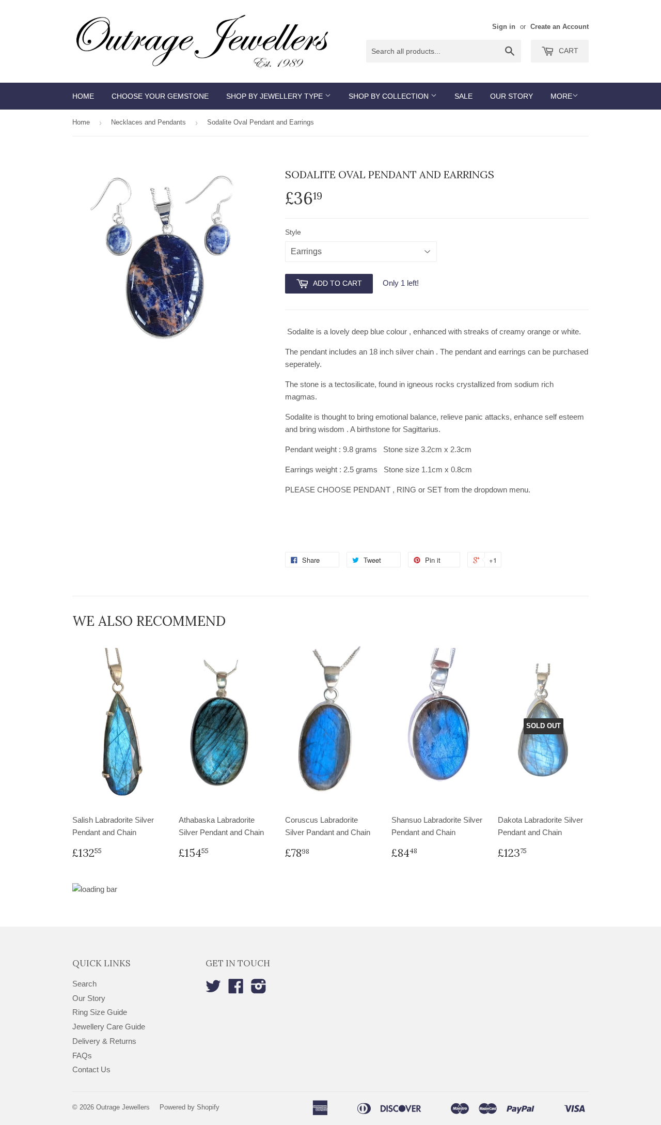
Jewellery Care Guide (108, 1026)
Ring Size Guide (99, 1012)
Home (83, 96)
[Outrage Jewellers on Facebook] (236, 989)
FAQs (82, 1055)
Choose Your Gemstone (160, 96)
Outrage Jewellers (123, 1107)
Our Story (511, 96)
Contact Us (91, 1069)
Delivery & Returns (104, 1041)
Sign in (503, 26)
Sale (463, 96)
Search (84, 983)
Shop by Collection (390, 96)
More (561, 96)
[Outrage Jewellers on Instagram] (258, 989)
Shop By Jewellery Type (275, 96)
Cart (567, 51)
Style (293, 232)
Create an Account (559, 26)
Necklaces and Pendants (148, 122)
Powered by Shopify (189, 1107)
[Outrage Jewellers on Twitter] (213, 989)
